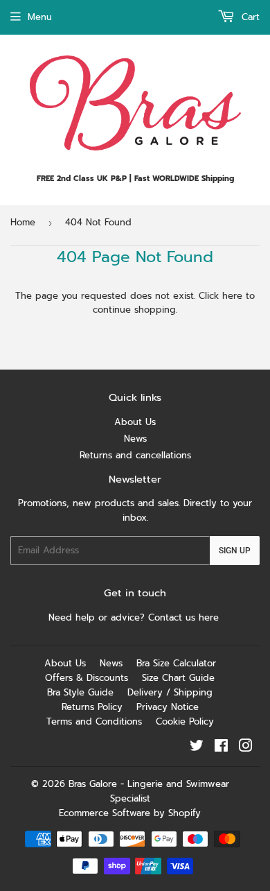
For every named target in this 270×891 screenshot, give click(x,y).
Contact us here (185, 617)
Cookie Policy (185, 721)
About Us (135, 422)
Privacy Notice (167, 706)
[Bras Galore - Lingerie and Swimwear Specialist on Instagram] (246, 747)
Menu (40, 17)
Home (22, 222)
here (232, 295)
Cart (249, 17)
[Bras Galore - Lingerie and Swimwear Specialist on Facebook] (221, 747)
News (135, 438)
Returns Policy (92, 706)
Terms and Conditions (94, 721)
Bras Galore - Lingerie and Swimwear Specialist (149, 791)
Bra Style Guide (80, 692)
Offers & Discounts (86, 677)
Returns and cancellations (135, 455)
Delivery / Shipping (170, 692)
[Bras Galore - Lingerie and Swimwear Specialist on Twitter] (197, 747)
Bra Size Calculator (176, 663)
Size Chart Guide (178, 677)
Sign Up (235, 550)
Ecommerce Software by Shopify (130, 813)
